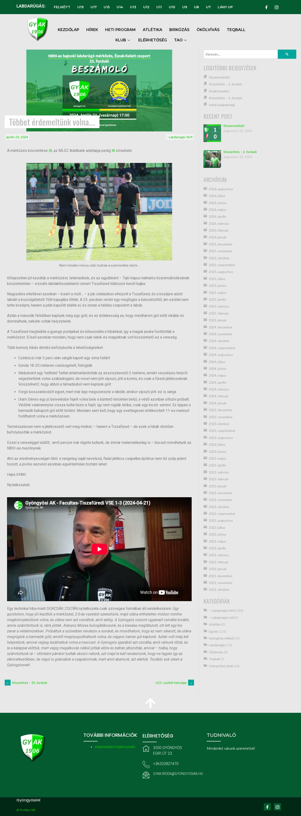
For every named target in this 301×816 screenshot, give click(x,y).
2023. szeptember (222, 431)
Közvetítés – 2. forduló (225, 84)
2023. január (218, 486)
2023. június (217, 451)
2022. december (221, 493)
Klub (120, 40)
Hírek (92, 30)
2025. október (219, 258)
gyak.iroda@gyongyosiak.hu (178, 774)
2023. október (219, 424)
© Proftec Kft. (26, 810)
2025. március (219, 306)
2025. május (217, 293)
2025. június (217, 286)
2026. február (219, 230)
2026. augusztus (221, 189)
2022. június (217, 534)
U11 (159, 7)
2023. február (219, 479)
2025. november (221, 251)
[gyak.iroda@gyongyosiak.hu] (146, 774)
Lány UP (225, 7)
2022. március (219, 555)
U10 (172, 7)
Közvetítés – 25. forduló (26, 683)
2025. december (221, 244)
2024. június (217, 369)
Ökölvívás (216, 652)
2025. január (218, 320)
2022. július (217, 527)
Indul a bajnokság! (222, 105)
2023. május (217, 458)
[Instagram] (276, 7)
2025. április (217, 299)
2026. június (217, 203)
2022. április (217, 548)
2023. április (217, 465)
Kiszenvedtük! (219, 77)
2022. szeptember (222, 514)
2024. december (221, 327)
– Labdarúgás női (221, 617)
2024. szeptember (222, 348)
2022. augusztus (221, 520)
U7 (208, 7)
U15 (107, 7)
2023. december (221, 410)
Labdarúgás (217, 645)
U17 (94, 7)
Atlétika (215, 624)
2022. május (217, 541)
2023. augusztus (221, 438)
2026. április (217, 216)
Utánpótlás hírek (221, 666)
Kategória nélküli (221, 638)
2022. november (221, 500)
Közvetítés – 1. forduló (225, 98)
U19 (80, 7)
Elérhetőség (152, 40)
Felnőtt (62, 7)
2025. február (219, 313)
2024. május (217, 375)
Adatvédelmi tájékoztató (115, 746)
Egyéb (213, 631)
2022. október (219, 507)
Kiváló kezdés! (219, 91)
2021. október (219, 589)
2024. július (217, 362)
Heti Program (120, 30)
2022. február (219, 562)
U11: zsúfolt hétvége (174, 683)
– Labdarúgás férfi (222, 610)
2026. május (217, 210)
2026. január (218, 237)
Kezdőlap (68, 30)
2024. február (219, 396)
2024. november (221, 334)
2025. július (217, 279)
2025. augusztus (221, 272)
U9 (184, 7)
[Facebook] (266, 7)
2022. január (218, 569)
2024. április (217, 382)
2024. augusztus (221, 355)
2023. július (217, 444)
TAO (178, 40)
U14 (120, 7)
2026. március (219, 223)
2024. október (219, 341)
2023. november (221, 417)
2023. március (219, 472)
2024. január (218, 403)
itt (50, 150)
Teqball (214, 659)
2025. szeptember (222, 265)
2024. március (219, 389)
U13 (133, 7)
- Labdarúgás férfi (180, 137)
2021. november (221, 583)
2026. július (217, 196)
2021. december (221, 576)
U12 (146, 7)
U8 (196, 7)
